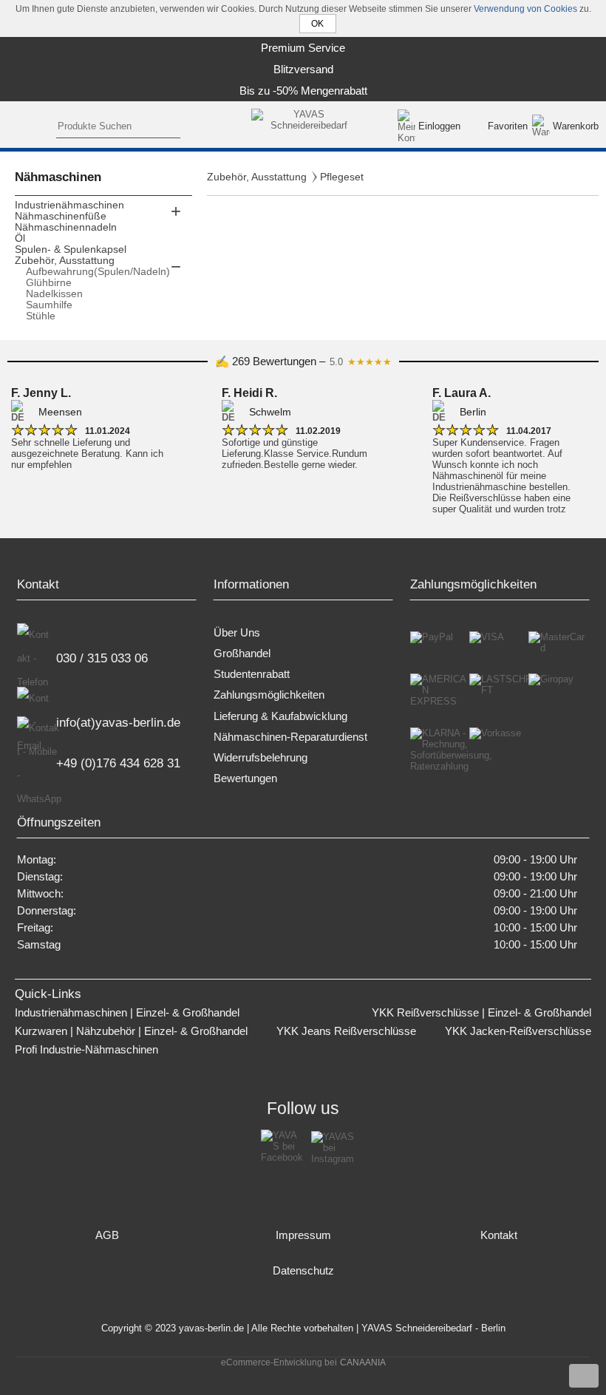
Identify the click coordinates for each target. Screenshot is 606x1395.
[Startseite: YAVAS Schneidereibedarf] (303, 126)
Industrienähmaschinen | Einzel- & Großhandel (127, 1013)
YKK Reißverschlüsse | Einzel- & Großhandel (481, 1013)
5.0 (361, 361)
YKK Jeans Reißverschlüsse (346, 1031)
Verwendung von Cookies (525, 9)
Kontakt (498, 1235)
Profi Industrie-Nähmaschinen (86, 1050)
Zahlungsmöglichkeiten (269, 695)
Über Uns (237, 633)
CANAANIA (363, 1362)
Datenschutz (303, 1271)
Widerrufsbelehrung (260, 758)
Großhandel (242, 653)
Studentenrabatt (252, 674)
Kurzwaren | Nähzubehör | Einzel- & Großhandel (131, 1031)
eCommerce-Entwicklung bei (279, 1362)
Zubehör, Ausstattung (257, 177)
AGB (107, 1235)
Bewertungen (245, 778)
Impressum (303, 1235)
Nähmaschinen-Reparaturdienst (290, 737)
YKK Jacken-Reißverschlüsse (518, 1031)
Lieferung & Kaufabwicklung (280, 716)
